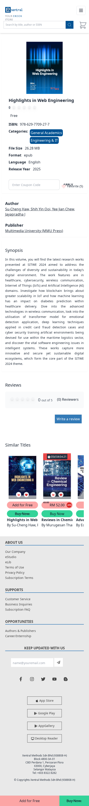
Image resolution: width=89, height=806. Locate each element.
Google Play (46, 713)
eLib (8, 562)
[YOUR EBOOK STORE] (13, 10)
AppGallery (46, 726)
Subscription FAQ (17, 609)
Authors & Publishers (20, 631)
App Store (46, 700)
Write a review (68, 419)
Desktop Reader (46, 738)
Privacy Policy (14, 572)
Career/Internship (18, 636)
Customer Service (17, 599)
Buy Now (57, 513)
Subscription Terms (19, 578)
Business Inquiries (18, 604)
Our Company (15, 552)
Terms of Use (14, 567)
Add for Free (29, 800)
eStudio (10, 557)
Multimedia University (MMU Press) (34, 230)
